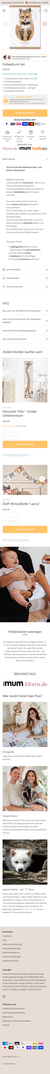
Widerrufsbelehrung (11, 952)
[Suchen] (40, 11)
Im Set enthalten (13, 269)
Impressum (7, 936)
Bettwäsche (7, 1016)
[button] (5, 23)
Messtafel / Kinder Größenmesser (17, 1021)
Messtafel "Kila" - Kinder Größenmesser (20, 413)
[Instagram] (4, 996)
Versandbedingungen (12, 948)
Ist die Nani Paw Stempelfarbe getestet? (19, 330)
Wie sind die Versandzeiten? (15, 339)
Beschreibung (8, 159)
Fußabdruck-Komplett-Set (14, 1008)
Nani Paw (6, 407)
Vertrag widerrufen (10, 960)
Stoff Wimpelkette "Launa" (21, 504)
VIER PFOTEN (29, 909)
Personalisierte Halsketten (14, 1012)
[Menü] (4, 10)
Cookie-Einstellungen (12, 956)
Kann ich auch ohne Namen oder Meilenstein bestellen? (22, 321)
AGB (4, 940)
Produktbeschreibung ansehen (16, 454)
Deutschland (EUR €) (10, 1057)
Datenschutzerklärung (12, 944)
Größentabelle (12, 278)
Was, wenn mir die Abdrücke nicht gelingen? (22, 310)
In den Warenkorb (25, 113)
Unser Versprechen (14, 286)
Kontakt (6, 1025)
